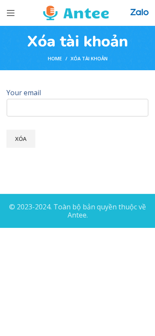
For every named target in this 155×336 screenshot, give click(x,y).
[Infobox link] (139, 13)
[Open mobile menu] (10, 13)
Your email (23, 92)
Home (55, 58)
